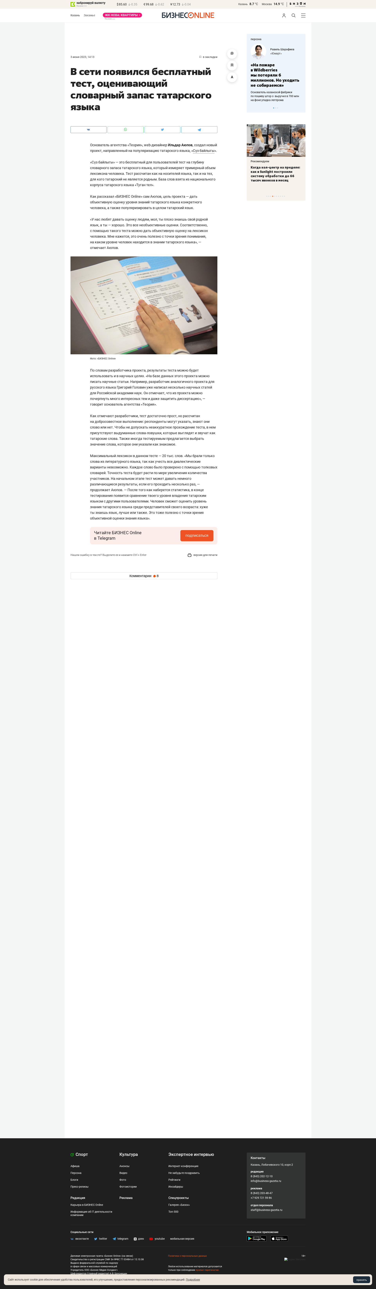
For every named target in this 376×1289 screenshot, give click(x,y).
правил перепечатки (207, 1270)
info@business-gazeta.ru (266, 1181)
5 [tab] (274, 196)
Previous (252, 108)
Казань (243, 4)
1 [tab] (273, 107)
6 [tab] (276, 196)
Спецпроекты (178, 1198)
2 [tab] (275, 107)
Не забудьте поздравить (184, 1172)
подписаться (196, 535)
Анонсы (124, 1166)
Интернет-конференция (183, 1166)
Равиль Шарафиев (282, 49)
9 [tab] (282, 196)
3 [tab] (277, 107)
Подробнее (193, 1279)
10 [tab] (284, 196)
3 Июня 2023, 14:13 (82, 57)
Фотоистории (128, 1186)
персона (256, 39)
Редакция (77, 1198)
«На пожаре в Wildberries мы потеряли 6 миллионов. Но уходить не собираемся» (275, 75)
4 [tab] (272, 196)
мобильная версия (182, 1238)
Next (301, 108)
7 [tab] (278, 196)
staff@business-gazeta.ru (266, 1209)
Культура (128, 1154)
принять (361, 1279)
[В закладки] (232, 65)
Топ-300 (173, 1211)
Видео (123, 1172)
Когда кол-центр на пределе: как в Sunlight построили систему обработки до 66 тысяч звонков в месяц (275, 173)
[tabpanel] (276, 73)
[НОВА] (122, 16)
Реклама (126, 1198)
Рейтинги (174, 1179)
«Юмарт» (276, 53)
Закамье (89, 15)
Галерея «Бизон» (179, 1204)
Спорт (81, 1154)
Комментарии (144, 576)
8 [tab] (280, 196)
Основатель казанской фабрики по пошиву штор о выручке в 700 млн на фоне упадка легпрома (275, 96)
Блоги (74, 1179)
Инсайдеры (175, 1186)
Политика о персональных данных (187, 1256)
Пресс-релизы (79, 1186)
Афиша (75, 1166)
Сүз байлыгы (203, 151)
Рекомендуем (260, 161)
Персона (75, 1172)
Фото (122, 1179)
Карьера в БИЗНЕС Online (86, 1204)
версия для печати (205, 555)
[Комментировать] (232, 54)
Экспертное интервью (191, 1154)
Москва (267, 4)
